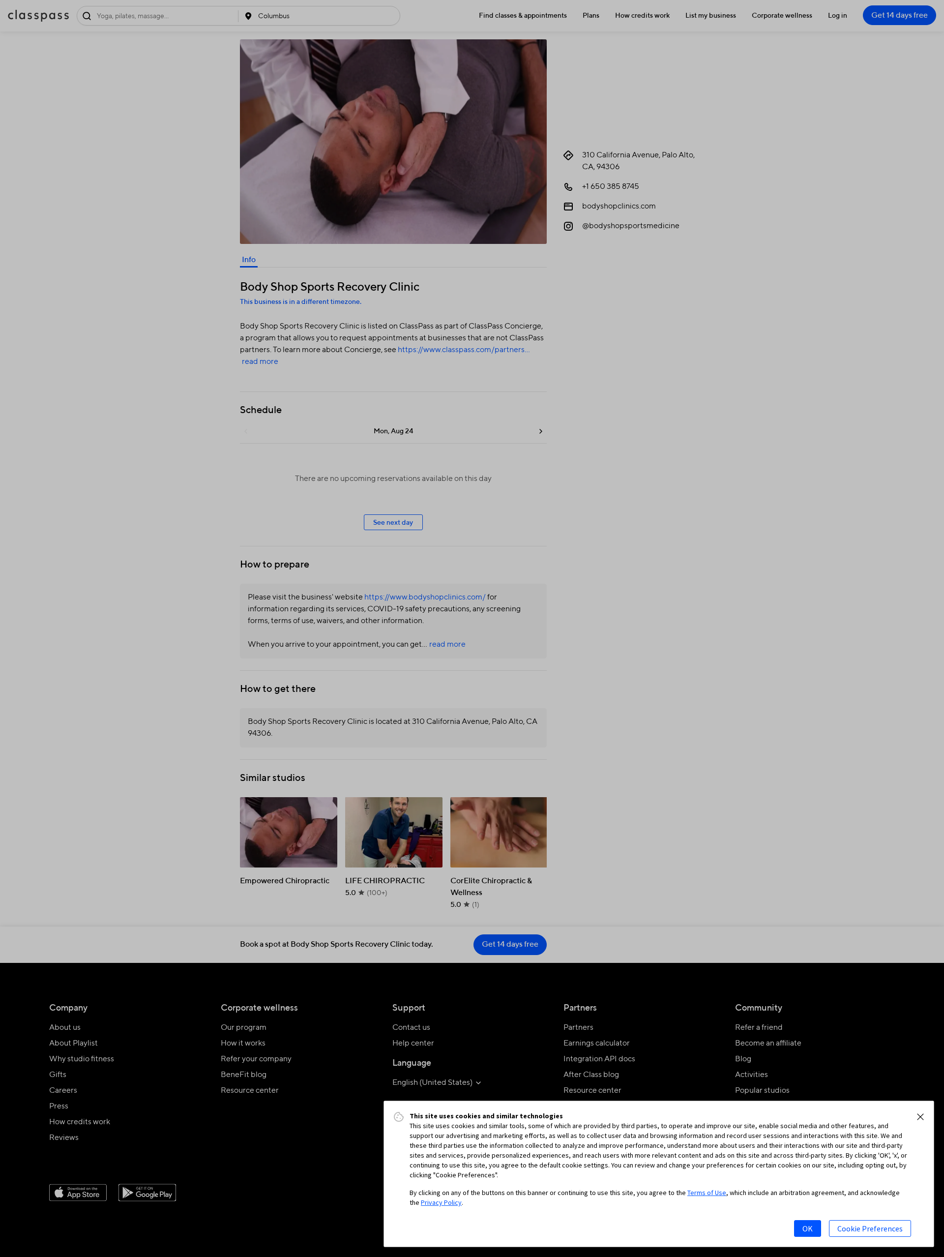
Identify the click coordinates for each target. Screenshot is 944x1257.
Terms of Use (706, 1192)
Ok (807, 1228)
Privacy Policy (441, 1202)
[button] (920, 1116)
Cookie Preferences (870, 1228)
